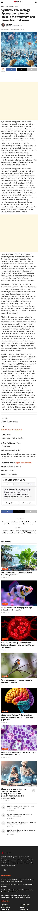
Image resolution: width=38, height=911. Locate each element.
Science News (9, 6)
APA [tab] (8, 484)
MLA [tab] (19, 484)
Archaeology (5, 910)
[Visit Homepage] (19, 2)
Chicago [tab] (30, 484)
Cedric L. (9, 24)
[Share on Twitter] (22, 69)
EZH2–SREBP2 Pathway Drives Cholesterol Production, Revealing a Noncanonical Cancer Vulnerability (17, 645)
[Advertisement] (19, 75)
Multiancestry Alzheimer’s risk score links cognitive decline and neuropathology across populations (17, 717)
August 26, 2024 (5, 29)
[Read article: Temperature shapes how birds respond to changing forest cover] (19, 665)
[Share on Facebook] (11, 69)
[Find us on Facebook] (1, 870)
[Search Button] (36, 2)
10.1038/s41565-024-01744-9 (11, 430)
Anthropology (5, 907)
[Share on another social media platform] (32, 69)
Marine (22, 907)
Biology (16, 6)
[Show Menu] (2, 2)
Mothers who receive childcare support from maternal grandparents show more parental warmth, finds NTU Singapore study (13, 793)
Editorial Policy (24, 905)
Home (2, 6)
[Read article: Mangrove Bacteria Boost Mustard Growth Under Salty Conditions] (19, 558)
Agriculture (4, 905)
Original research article (23, 463)
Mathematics (24, 910)
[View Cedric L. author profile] (3, 25)
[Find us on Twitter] (5, 870)
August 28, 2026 (5, 577)
